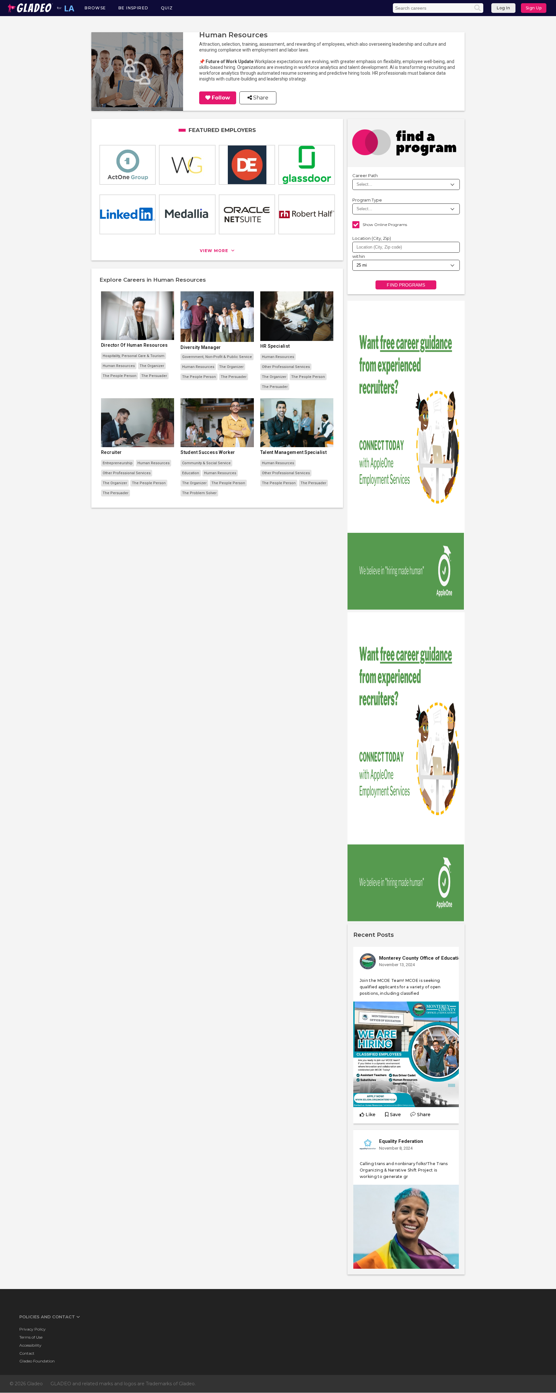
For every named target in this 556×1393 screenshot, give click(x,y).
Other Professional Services (286, 367)
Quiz (167, 7)
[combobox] (406, 247)
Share (260, 98)
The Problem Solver (199, 493)
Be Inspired (133, 7)
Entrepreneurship (118, 463)
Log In (503, 7)
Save (395, 1114)
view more (215, 250)
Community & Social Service (206, 463)
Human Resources (119, 366)
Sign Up (534, 7)
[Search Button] (477, 8)
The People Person (119, 376)
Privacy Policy (32, 1329)
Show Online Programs (385, 224)
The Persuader (154, 376)
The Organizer (152, 366)
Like (370, 1114)
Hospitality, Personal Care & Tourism (133, 356)
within (358, 256)
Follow (221, 98)
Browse (95, 7)
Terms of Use (30, 1337)
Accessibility (30, 1345)
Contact (26, 1353)
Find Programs (406, 284)
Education (190, 473)
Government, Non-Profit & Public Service (217, 357)
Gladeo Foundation (37, 1361)
